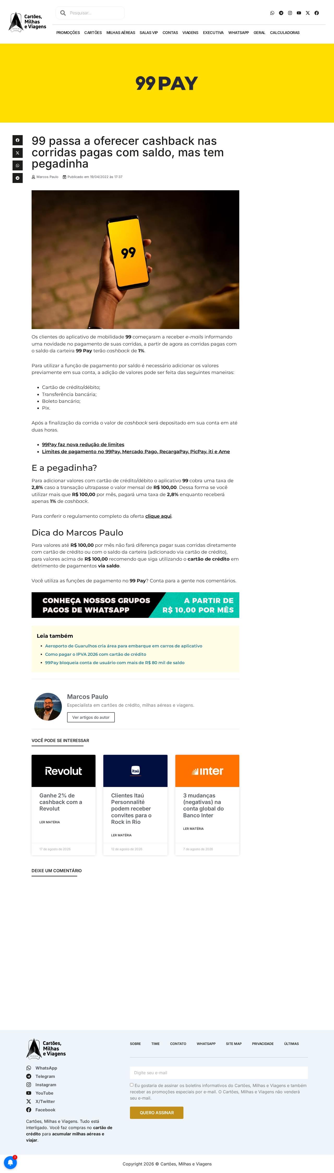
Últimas (291, 1044)
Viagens (190, 32)
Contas (170, 32)
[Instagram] (290, 12)
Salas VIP (149, 32)
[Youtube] (299, 12)
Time (155, 1044)
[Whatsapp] (272, 12)
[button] (17, 140)
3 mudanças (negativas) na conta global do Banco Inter (203, 805)
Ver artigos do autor (91, 717)
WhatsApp (238, 32)
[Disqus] (135, 950)
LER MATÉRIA (49, 822)
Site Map (234, 1044)
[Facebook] (316, 12)
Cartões (93, 32)
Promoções (68, 32)
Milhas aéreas (120, 32)
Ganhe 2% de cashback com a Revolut (60, 802)
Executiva (213, 32)
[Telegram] (281, 12)
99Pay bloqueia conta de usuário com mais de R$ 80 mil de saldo (114, 662)
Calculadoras (285, 32)
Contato (178, 1044)
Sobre (135, 1044)
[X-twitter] (307, 12)
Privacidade (263, 1044)
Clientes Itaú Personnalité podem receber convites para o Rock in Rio (131, 808)
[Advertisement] (282, 213)
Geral (259, 32)
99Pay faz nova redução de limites (83, 444)
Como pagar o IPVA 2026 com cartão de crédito (95, 654)
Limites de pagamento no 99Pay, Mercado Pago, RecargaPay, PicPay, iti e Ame (136, 451)
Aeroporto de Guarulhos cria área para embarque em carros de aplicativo (123, 645)
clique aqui (158, 516)
